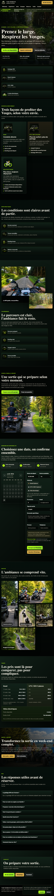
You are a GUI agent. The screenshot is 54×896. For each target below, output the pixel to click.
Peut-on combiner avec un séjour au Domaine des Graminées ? (20, 837)
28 (16, 496)
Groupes (22, 6)
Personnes (30, 499)
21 (16, 493)
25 (7, 496)
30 (21, 496)
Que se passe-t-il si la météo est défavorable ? (15, 832)
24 (4, 496)
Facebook (29, 874)
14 (16, 489)
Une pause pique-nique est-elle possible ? (14, 827)
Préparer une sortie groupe (10, 392)
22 (18, 493)
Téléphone (42, 525)
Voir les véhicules (40, 50)
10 (4, 489)
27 (13, 496)
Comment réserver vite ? (10, 842)
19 (10, 493)
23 (21, 493)
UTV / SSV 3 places (35, 487)
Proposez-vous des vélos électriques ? (14, 807)
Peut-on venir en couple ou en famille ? (13, 802)
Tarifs (34, 6)
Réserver (28, 6)
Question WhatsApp (34, 552)
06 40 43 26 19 (47, 2)
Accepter (42, 892)
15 (18, 489)
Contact (39, 6)
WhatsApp (20, 874)
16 (21, 489)
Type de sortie (31, 506)
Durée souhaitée (44, 473)
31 (4, 500)
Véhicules (4, 6)
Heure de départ (31, 473)
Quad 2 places (34, 483)
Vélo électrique (34, 490)
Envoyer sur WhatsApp (34, 547)
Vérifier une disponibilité (10, 50)
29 (18, 496)
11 (7, 489)
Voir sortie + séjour (8, 756)
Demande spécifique (33, 513)
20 (13, 493)
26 (10, 496)
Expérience (11, 6)
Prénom (29, 525)
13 (13, 489)
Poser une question (26, 392)
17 (4, 493)
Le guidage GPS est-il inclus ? (11, 792)
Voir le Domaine (21, 756)
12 (10, 489)
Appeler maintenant (25, 50)
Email (41, 499)
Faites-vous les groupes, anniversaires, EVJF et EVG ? (17, 822)
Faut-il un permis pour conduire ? (12, 812)
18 (7, 493)
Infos (17, 6)
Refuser (48, 892)
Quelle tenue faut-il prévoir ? (11, 817)
